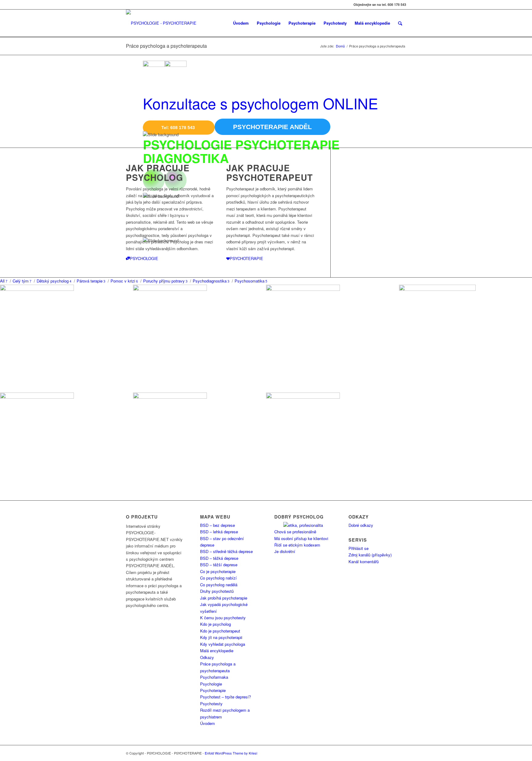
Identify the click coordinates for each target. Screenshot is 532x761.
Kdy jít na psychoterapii (221, 637)
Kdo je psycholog (215, 624)
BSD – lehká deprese (219, 532)
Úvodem (207, 723)
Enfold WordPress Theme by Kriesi (231, 753)
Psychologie (211, 684)
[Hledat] (400, 23)
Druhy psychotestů (217, 591)
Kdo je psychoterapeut (220, 631)
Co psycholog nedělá (218, 585)
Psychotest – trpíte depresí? (225, 697)
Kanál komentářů (364, 561)
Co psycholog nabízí (218, 578)
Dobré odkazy (361, 525)
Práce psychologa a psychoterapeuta (166, 45)
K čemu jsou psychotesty (223, 618)
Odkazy (207, 657)
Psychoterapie (213, 690)
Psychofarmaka (214, 677)
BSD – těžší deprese (218, 565)
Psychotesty (211, 703)
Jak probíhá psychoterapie (223, 598)
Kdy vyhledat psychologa (222, 644)
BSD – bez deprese (217, 525)
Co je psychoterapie (218, 571)
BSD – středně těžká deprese (226, 551)
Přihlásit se (359, 548)
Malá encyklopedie (216, 650)
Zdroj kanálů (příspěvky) (370, 555)
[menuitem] (241, 23)
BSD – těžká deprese (219, 558)
